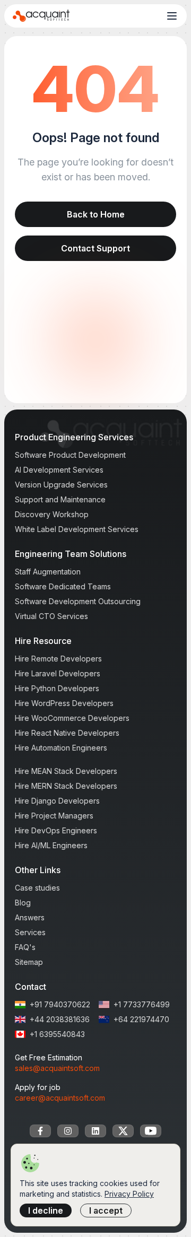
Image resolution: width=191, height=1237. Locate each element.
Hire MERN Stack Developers (66, 785)
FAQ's (25, 947)
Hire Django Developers (57, 800)
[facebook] (40, 1131)
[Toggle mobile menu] (172, 16)
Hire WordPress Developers (64, 703)
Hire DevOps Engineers (56, 830)
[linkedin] (95, 1131)
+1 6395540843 (57, 1034)
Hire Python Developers (57, 688)
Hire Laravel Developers (57, 673)
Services (30, 932)
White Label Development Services (76, 529)
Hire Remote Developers (58, 658)
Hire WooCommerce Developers (72, 717)
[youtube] (150, 1131)
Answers (30, 917)
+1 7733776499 (142, 1004)
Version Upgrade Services (61, 484)
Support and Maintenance (60, 499)
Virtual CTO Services (51, 616)
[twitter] (123, 1131)
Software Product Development (70, 454)
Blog (23, 902)
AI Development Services (59, 469)
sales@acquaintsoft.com (57, 1068)
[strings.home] (41, 16)
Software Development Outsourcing (78, 601)
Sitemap (29, 961)
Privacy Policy (129, 1193)
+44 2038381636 (60, 1019)
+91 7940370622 (60, 1004)
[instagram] (68, 1131)
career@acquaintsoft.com (60, 1097)
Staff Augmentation (48, 571)
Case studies (37, 887)
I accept (106, 1210)
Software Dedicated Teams (63, 586)
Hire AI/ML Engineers (51, 845)
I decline (45, 1210)
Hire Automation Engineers (61, 747)
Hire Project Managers (54, 815)
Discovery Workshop (52, 514)
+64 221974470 (141, 1019)
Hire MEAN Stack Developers (66, 771)
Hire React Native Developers (67, 732)
